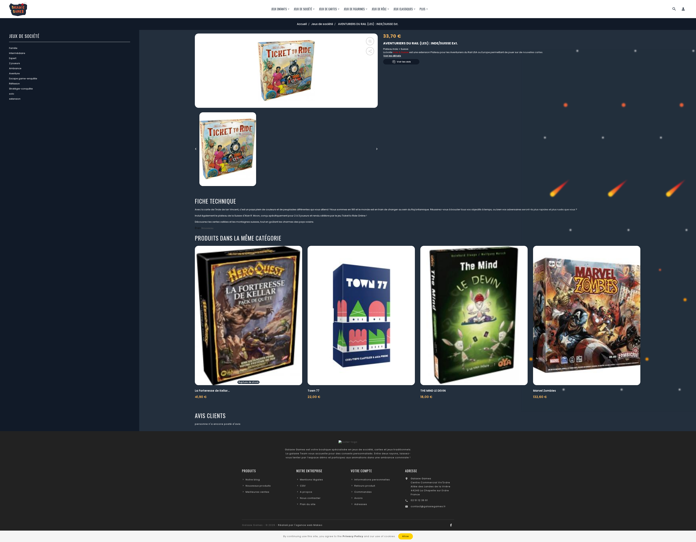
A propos (306, 492)
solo (11, 93)
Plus (422, 9)
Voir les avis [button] (404, 61)
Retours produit (364, 485)
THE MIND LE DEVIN (433, 391)
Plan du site (308, 504)
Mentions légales (311, 479)
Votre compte (361, 470)
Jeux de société (24, 36)
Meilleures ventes (257, 492)
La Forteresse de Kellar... (212, 391)
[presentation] (195, 149)
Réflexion (14, 83)
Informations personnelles (372, 479)
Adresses (360, 504)
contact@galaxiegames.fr (428, 506)
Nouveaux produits (258, 485)
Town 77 (313, 391)
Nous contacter (310, 498)
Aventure (14, 73)
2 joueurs (14, 63)
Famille (13, 48)
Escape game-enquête (23, 78)
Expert (12, 58)
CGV (303, 485)
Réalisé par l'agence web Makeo (300, 525)
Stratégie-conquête (21, 88)
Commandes (363, 492)
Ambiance (15, 68)
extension (14, 99)
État (198, 228)
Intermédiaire (17, 53)
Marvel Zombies (544, 391)
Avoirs (358, 498)
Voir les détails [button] (392, 55)
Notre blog (253, 479)
